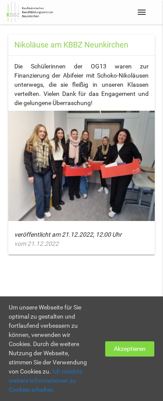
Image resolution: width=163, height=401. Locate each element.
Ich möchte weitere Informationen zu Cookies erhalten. (45, 380)
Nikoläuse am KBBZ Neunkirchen (71, 44)
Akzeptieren (130, 348)
